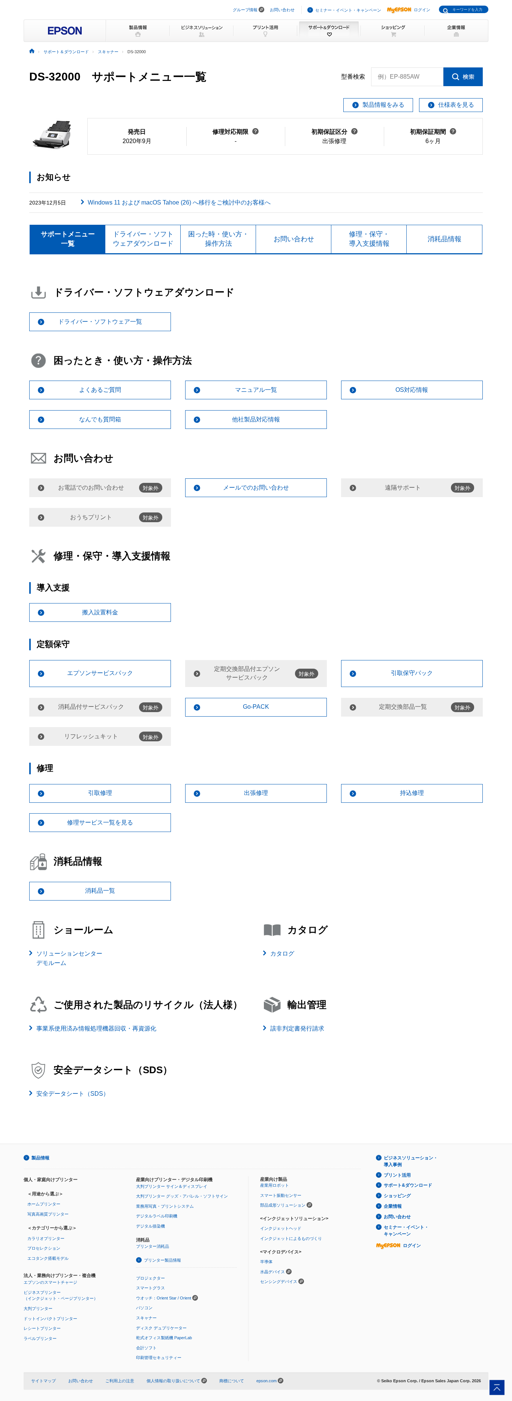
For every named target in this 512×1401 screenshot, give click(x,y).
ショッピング (397, 1195)
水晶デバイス (272, 1272)
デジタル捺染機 (150, 1226)
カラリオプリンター (45, 1238)
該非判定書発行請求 (297, 1028)
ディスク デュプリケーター (161, 1328)
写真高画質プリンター (48, 1214)
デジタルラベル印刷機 (156, 1216)
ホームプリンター (43, 1204)
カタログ (282, 953)
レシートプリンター (42, 1328)
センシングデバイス (278, 1281)
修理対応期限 (236, 131)
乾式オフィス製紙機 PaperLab (164, 1337)
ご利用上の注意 (119, 1381)
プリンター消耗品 (152, 1246)
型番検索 (353, 76)
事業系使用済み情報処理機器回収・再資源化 (96, 1028)
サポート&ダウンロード (408, 1185)
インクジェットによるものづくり (291, 1238)
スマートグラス (150, 1288)
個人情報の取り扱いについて (174, 1381)
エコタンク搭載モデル (48, 1258)
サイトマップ (43, 1381)
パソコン (144, 1307)
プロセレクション (43, 1248)
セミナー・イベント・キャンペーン (348, 10)
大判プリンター (38, 1308)
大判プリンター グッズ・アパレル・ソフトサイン (182, 1196)
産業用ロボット (274, 1185)
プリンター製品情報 (162, 1260)
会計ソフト (146, 1348)
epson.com (266, 1381)
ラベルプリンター (40, 1338)
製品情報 (40, 1158)
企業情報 (393, 1206)
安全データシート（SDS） (72, 1093)
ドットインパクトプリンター (50, 1318)
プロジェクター (150, 1278)
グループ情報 (245, 9)
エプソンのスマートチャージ (50, 1282)
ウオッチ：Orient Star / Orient (163, 1298)
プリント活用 (397, 1175)
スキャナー (146, 1318)
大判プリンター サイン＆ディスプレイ (171, 1186)
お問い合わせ (282, 9)
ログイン (422, 9)
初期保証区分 (334, 131)
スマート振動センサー (280, 1195)
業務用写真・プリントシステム (165, 1206)
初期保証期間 (433, 131)
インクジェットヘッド (280, 1228)
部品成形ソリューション (282, 1205)
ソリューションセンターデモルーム (69, 958)
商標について (231, 1381)
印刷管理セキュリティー (158, 1357)
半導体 (266, 1261)
